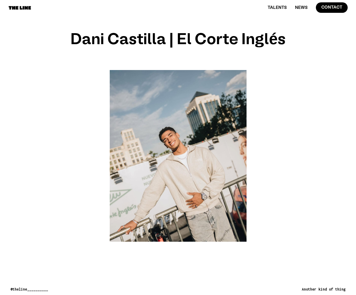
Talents (277, 8)
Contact (331, 7)
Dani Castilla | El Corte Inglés (178, 40)
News (301, 8)
